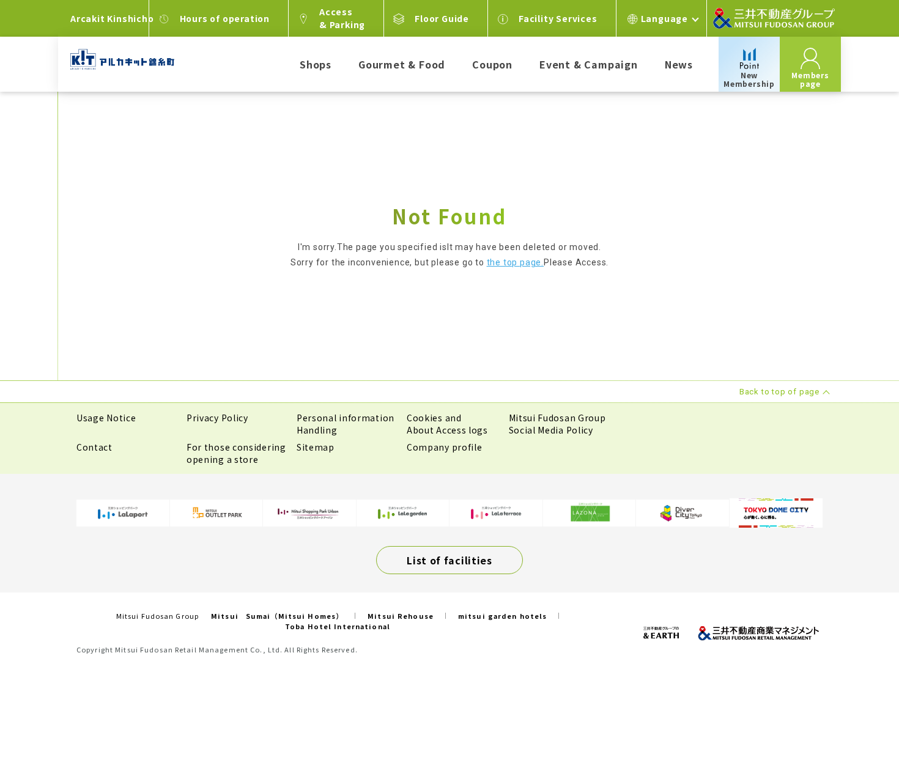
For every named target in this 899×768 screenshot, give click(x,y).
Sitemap (316, 447)
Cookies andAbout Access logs (447, 424)
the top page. (515, 262)
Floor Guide (442, 18)
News (679, 64)
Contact (94, 447)
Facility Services (558, 18)
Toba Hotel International (337, 626)
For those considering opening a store (236, 453)
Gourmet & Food (401, 64)
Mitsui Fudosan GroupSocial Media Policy (557, 424)
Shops (315, 64)
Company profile (445, 447)
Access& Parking (342, 18)
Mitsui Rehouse (401, 616)
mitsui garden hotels (502, 616)
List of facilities (449, 560)
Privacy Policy (217, 418)
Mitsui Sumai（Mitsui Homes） (277, 616)
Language (664, 18)
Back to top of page (851, 720)
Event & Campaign (588, 64)
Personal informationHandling (345, 424)
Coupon (492, 64)
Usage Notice (106, 418)
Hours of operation (225, 18)
